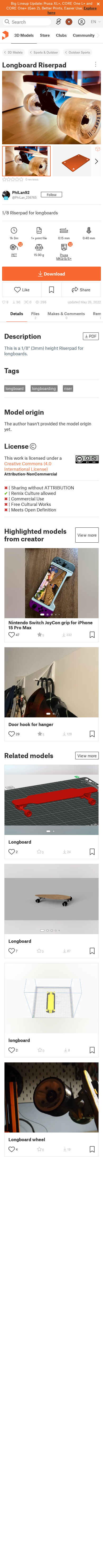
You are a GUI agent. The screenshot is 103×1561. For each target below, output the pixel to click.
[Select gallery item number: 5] (60, 614)
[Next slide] (96, 161)
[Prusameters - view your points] (68, 21)
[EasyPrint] (59, 21)
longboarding (44, 388)
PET (14, 255)
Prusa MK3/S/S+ (64, 256)
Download (54, 273)
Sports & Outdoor (46, 52)
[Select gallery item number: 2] (47, 614)
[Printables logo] (5, 35)
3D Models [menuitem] (24, 35)
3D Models (15, 52)
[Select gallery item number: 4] (56, 614)
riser (68, 388)
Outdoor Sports (79, 52)
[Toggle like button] (11, 635)
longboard (15, 388)
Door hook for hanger (30, 724)
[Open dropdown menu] (95, 64)
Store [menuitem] (45, 35)
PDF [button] (93, 336)
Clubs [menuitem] (61, 35)
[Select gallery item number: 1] (42, 614)
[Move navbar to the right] (97, 35)
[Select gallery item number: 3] (52, 614)
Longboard (19, 841)
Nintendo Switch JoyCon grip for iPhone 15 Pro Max (50, 625)
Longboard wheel (26, 1139)
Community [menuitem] (84, 35)
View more (87, 535)
